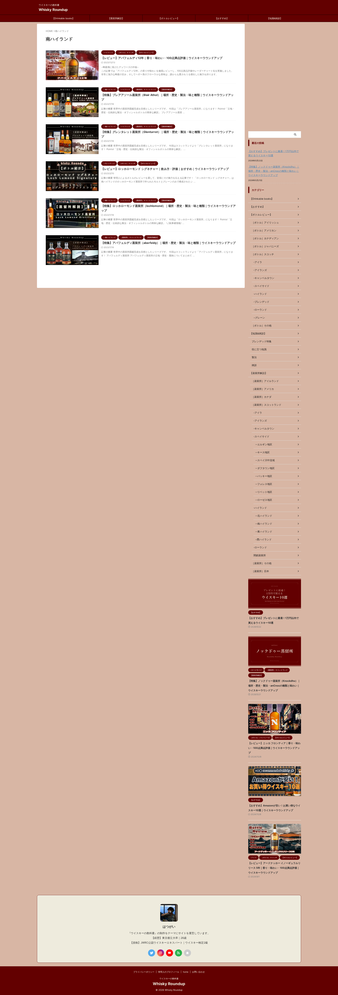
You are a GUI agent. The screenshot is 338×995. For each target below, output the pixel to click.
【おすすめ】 (222, 18)
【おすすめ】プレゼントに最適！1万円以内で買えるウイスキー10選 (273, 153)
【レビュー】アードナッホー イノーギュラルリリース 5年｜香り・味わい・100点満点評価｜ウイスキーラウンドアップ (274, 868)
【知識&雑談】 (274, 18)
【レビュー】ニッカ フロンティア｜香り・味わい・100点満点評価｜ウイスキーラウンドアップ (274, 748)
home (185, 972)
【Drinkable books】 (63, 18)
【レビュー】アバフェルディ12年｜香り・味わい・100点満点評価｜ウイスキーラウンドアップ (161, 58)
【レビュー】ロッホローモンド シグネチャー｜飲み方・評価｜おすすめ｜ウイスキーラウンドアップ (165, 169)
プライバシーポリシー (143, 972)
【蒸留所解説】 (116, 18)
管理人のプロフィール (168, 972)
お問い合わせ (198, 972)
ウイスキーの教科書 (169, 978)
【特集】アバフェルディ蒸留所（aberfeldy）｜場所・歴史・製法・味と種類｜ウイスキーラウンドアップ (168, 243)
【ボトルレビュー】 (169, 18)
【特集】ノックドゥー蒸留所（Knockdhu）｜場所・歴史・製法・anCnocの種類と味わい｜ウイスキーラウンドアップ (273, 171)
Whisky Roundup (53, 10)
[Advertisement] (274, 76)
